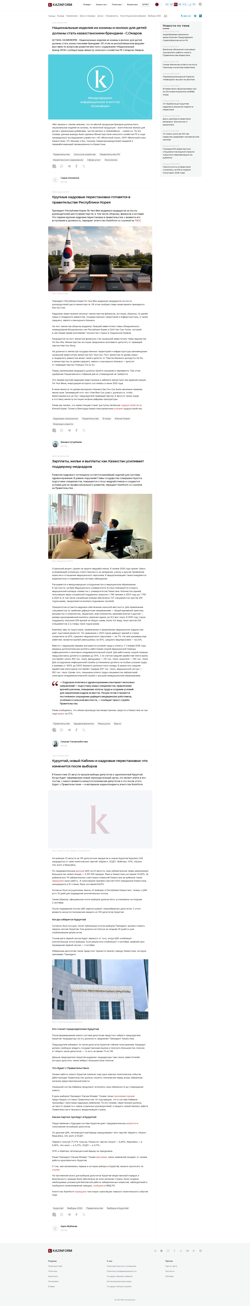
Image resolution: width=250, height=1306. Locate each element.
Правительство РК (110, 154)
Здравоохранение (84, 723)
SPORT (145, 4)
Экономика (111, 160)
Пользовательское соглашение (121, 1266)
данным (80, 871)
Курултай (58, 1208)
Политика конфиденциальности (121, 1271)
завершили (58, 881)
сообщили (98, 1185)
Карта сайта (171, 1266)
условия (118, 408)
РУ (175, 4)
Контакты (169, 1271)
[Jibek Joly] (187, 16)
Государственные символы (119, 1276)
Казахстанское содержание (68, 160)
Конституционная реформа (133, 16)
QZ (171, 4)
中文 (185, 4)
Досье (100, 16)
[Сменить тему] (158, 4)
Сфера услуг (94, 160)
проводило (81, 1191)
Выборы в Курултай (118, 1208)
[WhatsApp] (62, 166)
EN (180, 4)
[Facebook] (76, 166)
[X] (84, 166)
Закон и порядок (88, 16)
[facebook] (174, 1250)
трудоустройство (130, 405)
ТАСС (138, 220)
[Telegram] (69, 166)
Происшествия (55, 1266)
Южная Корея (122, 418)
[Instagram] (54, 166)
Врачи (117, 723)
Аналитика (132, 4)
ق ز (189, 4)
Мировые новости (63, 424)
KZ (167, 4)
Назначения (72, 16)
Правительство (61, 154)
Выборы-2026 (154, 16)
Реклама (169, 1276)
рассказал (101, 1157)
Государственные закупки (119, 1286)
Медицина (104, 723)
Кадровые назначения (65, 418)
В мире (107, 418)
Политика (52, 1271)
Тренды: (52, 16)
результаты (132, 1123)
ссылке (56, 1170)
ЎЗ (194, 4)
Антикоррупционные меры (119, 1281)
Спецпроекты (111, 16)
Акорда (60, 16)
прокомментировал (124, 1096)
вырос (61, 713)
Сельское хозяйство (85, 154)
